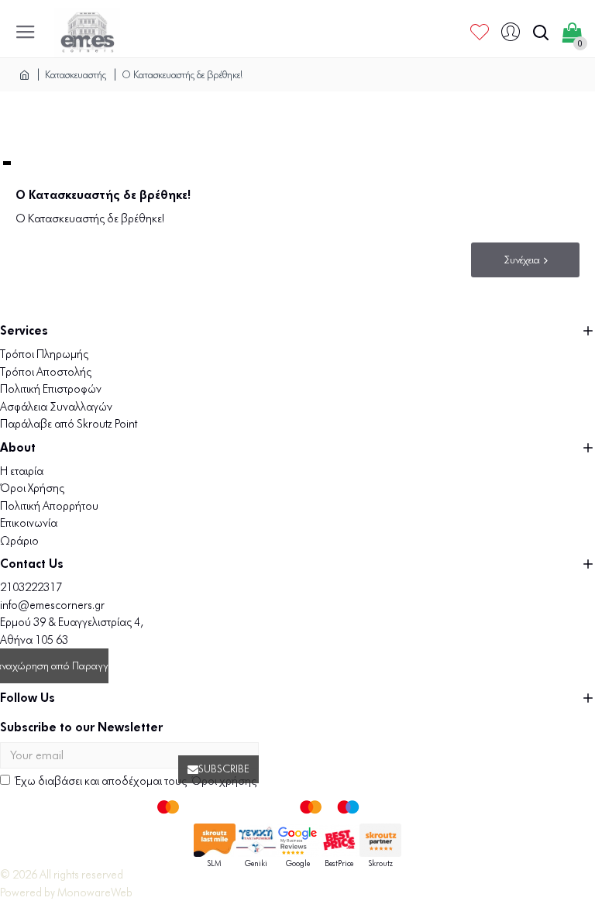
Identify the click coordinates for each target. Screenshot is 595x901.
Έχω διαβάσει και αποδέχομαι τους (135, 781)
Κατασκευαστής (75, 74)
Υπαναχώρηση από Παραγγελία (54, 665)
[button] (7, 163)
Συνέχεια (522, 260)
